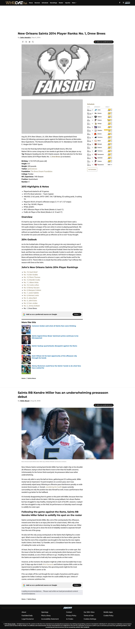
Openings (44, 612)
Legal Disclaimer (28, 619)
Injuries (67, 3)
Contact (69, 612)
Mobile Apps (108, 612)
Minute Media (12, 624)
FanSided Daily (27, 616)
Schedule (45, 3)
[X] (123, 2)
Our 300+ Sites (89, 612)
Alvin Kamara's (48, 564)
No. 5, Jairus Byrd (30, 298)
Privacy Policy (71, 616)
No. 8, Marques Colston (32, 290)
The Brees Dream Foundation (41, 171)
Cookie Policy (108, 616)
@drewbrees (32, 169)
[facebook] (119, 2)
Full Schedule (92, 169)
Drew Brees (56, 157)
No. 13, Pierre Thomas (32, 277)
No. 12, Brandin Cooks (32, 280)
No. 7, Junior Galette (31, 293)
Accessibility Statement (50, 619)
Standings (53, 3)
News (31, 3)
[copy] (33, 42)
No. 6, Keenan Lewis (31, 295)
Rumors (37, 3)
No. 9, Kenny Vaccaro (31, 288)
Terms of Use (89, 616)
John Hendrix (25, 37)
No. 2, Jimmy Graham (32, 306)
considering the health (53, 487)
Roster (61, 3)
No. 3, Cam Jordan (30, 303)
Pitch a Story (46, 616)
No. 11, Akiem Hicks (31, 282)
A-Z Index (69, 619)
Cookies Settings (90, 619)
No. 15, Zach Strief (30, 272)
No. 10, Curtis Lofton (31, 285)
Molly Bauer (25, 401)
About (24, 612)
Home (24, 378)
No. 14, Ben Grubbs (31, 275)
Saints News (32, 378)
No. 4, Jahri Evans (30, 301)
